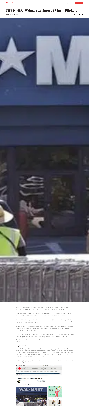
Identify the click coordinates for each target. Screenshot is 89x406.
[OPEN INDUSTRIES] (33, 3)
